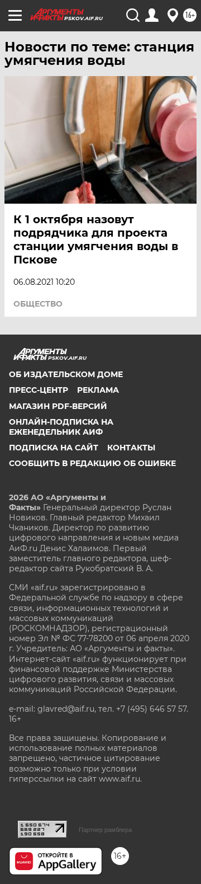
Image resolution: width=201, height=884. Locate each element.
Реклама (98, 390)
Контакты (131, 448)
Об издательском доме (66, 374)
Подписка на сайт (53, 448)
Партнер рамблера (105, 829)
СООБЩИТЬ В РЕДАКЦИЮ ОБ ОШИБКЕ (92, 463)
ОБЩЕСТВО (38, 304)
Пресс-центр (38, 390)
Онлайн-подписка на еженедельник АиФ (61, 427)
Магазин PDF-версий (58, 406)
